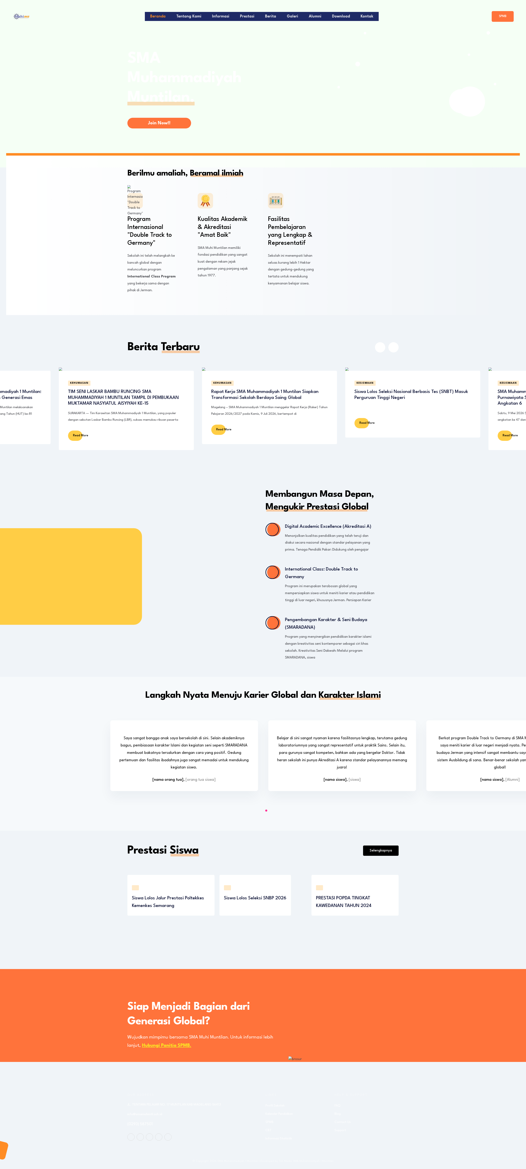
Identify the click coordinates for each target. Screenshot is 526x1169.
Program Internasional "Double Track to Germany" (149, 231)
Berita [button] (270, 16)
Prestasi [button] (247, 16)
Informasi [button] (220, 16)
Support (340, 1130)
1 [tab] (266, 811)
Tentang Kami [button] (188, 16)
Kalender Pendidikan (279, 1114)
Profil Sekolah (275, 1105)
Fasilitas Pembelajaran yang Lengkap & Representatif (290, 231)
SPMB (502, 16)
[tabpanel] (184, 758)
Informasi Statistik (278, 1138)
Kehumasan (79, 383)
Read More (81, 429)
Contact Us (343, 1122)
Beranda (158, 16)
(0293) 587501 (140, 1124)
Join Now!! (159, 123)
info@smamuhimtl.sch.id (144, 1114)
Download (341, 16)
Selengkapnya (381, 850)
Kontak (367, 16)
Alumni (315, 16)
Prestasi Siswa (512, 383)
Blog (338, 1114)
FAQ (337, 1105)
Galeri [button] (292, 16)
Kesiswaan (221, 383)
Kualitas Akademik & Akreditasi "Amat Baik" (222, 227)
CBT (268, 1130)
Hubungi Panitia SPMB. (166, 1045)
